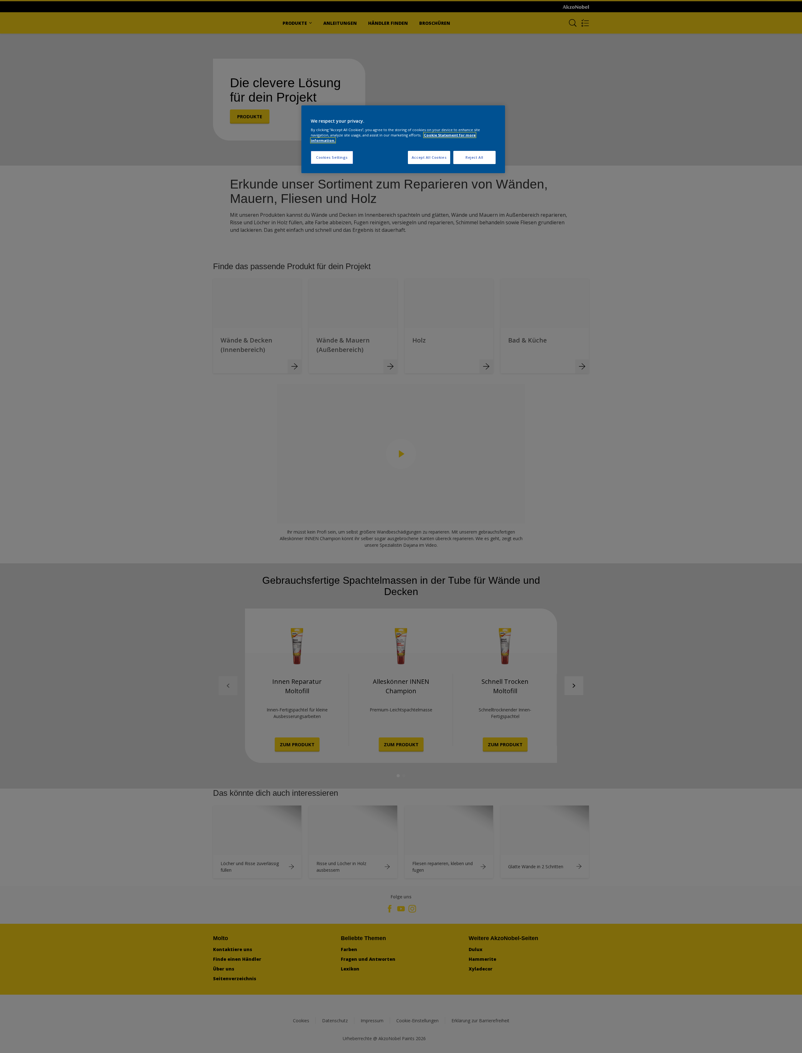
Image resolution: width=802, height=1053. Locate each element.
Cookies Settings (332, 157)
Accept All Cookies (429, 157)
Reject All (474, 157)
